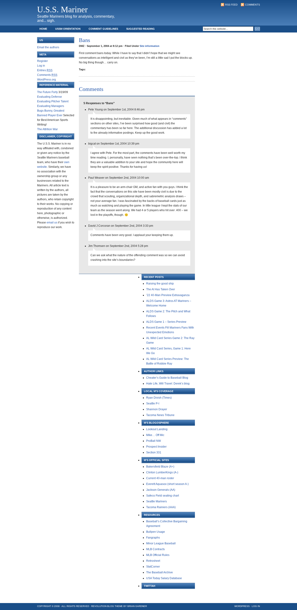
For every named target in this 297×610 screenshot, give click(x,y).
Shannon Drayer (156, 409)
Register (42, 61)
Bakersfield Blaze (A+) (160, 466)
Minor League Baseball (161, 543)
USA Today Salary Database (164, 578)
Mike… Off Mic (155, 435)
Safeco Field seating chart (162, 495)
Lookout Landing (157, 429)
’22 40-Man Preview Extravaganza (168, 295)
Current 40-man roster (160, 478)
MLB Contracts (155, 549)
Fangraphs (153, 537)
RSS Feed (231, 4)
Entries (44, 70)
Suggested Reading (140, 28)
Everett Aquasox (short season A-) (167, 484)
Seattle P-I (152, 403)
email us (52, 222)
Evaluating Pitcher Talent (52, 101)
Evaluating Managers (50, 106)
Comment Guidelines (103, 28)
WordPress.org (46, 79)
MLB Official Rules (157, 555)
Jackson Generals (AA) (160, 489)
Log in (41, 65)
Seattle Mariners (156, 501)
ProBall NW (153, 440)
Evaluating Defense (49, 96)
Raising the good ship (160, 283)
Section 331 (153, 452)
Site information (149, 46)
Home (43, 28)
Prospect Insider (156, 446)
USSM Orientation (68, 28)
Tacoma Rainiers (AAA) (161, 507)
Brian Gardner (137, 606)
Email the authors (48, 47)
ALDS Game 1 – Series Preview (166, 321)
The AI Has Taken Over (160, 289)
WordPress (242, 606)
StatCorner (153, 566)
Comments (252, 4)
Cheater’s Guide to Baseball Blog (167, 377)
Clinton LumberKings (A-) (162, 472)
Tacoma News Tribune (160, 415)
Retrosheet (153, 560)
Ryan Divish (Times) (159, 397)
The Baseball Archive (159, 572)
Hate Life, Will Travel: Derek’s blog (168, 383)
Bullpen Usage (155, 531)
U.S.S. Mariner (62, 9)
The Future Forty (47, 92)
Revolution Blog (102, 606)
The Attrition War (47, 129)
